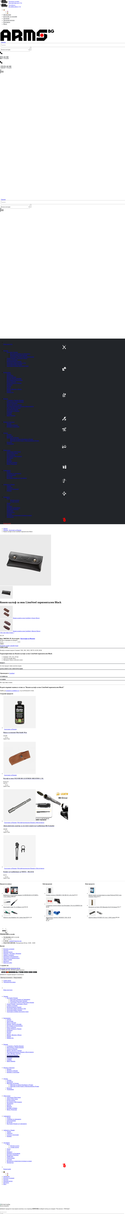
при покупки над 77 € (15, 2)
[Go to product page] (64, 712)
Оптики (9, 434)
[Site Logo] (27, 40)
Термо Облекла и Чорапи (14, 383)
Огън (8, 504)
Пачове (9, 390)
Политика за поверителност (11, 958)
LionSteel (9, 412)
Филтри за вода (14, 500)
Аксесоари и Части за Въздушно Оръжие (22, 357)
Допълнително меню (9, 982)
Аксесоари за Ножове (13, 411)
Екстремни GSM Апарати (14, 456)
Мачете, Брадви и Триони (14, 405)
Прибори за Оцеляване (13, 507)
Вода (8, 498)
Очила (9, 387)
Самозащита (7, 470)
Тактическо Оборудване (14, 451)
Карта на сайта (7, 962)
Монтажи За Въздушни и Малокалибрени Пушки (24, 440)
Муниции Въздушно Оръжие (18, 355)
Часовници (10, 458)
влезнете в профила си (12, 690)
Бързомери (10, 436)
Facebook (2, 645)
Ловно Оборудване (12, 453)
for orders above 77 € (15, 5)
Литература (10, 517)
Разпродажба (7, 523)
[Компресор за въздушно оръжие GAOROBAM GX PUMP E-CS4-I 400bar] (21, 890)
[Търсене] (30, 48)
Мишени (9, 461)
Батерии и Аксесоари (13, 426)
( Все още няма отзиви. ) (7, 632)
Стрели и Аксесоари (13, 489)
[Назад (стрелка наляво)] (0, 1213)
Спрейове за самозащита (14, 473)
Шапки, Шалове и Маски (14, 389)
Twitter (7, 645)
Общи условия (7, 959)
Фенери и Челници (9, 422)
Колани (9, 386)
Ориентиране (11, 512)
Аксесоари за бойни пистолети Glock (17, 366)
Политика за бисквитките (10, 956)
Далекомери (10, 443)
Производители (8, 20)
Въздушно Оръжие (12, 352)
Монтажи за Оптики (13, 437)
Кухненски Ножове (12, 409)
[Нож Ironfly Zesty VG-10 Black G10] (21, 902)
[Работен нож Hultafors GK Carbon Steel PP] (21, 913)
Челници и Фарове (12, 425)
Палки (9, 472)
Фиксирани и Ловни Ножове (15, 402)
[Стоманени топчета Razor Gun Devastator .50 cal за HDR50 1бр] (64, 901)
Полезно (6, 18)
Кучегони (9, 476)
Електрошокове (11, 475)
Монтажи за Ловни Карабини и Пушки (21, 439)
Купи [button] (6, 737)
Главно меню (7, 980)
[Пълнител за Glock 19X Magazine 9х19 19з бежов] (107, 902)
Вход (5, 24)
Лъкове (9, 486)
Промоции (7, 15)
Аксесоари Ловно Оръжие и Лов (16, 363)
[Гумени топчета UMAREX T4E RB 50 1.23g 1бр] (64, 890)
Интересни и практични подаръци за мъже (19, 515)
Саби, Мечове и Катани (14, 408)
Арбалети (9, 487)
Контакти (6, 22)
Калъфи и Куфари (12, 462)
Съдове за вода (14, 501)
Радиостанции (11, 454)
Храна (8, 503)
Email (16, 645)
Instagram (13, 968)
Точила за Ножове (12, 403)
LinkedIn (12, 645)
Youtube (8, 968)
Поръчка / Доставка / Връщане (12, 953)
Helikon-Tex (10, 392)
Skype (18, 968)
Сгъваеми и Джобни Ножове (15, 400)
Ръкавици (9, 384)
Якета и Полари (11, 377)
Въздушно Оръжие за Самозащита (20, 353)
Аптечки (9, 514)
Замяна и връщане (8, 955)
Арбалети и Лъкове (9, 484)
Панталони (10, 375)
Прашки (9, 490)
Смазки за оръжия (12, 360)
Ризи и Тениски (11, 381)
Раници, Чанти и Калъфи (14, 378)
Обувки (9, 374)
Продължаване (18, 977)
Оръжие (5, 350)
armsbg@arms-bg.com (15, 941)
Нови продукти (7, 344)
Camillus (9, 414)
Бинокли (9, 442)
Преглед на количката (6, 977)
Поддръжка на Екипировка (15, 380)
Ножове (5, 398)
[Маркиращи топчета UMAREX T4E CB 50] (64, 913)
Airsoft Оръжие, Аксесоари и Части (17, 358)
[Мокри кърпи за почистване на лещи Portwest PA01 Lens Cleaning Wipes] (107, 890)
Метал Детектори (12, 464)
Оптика (5, 433)
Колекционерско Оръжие (14, 361)
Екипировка (7, 372)
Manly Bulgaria (11, 415)
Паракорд (9, 506)
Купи (2, 643)
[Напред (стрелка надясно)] (2, 1213)
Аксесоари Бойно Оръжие (14, 364)
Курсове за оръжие (10, 16)
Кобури (9, 459)
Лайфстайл (10, 511)
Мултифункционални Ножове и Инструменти (20, 406)
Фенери (9, 423)
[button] (1, 28)
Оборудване (6, 450)
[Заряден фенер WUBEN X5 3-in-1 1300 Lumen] (107, 913)
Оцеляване (6, 497)
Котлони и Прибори (13, 509)
